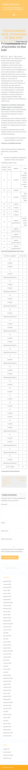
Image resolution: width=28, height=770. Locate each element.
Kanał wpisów (7, 752)
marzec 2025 (6, 590)
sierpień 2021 (7, 684)
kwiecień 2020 (7, 714)
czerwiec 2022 (7, 663)
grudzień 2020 (7, 696)
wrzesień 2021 (7, 681)
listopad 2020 (7, 699)
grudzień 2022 (7, 645)
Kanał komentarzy (8, 755)
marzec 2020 (6, 717)
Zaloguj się (6, 749)
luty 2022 (5, 672)
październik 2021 (8, 678)
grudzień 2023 (7, 617)
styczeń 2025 (6, 593)
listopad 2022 (7, 648)
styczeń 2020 (6, 723)
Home (2, 41)
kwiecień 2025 (7, 587)
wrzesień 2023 (7, 626)
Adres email (5, 531)
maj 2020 (5, 711)
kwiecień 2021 (7, 690)
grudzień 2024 (7, 596)
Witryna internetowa (6, 539)
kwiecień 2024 (7, 608)
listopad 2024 (7, 599)
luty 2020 (5, 720)
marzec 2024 (6, 611)
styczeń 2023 (6, 642)
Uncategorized (10, 41)
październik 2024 (8, 602)
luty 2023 (5, 639)
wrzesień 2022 (7, 654)
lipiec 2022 (6, 660)
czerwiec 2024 (7, 605)
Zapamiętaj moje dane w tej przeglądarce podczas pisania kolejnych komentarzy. (12, 550)
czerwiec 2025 (7, 584)
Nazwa (3, 522)
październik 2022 (8, 651)
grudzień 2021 (7, 675)
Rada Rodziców (11, 4)
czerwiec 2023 (7, 629)
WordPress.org (7, 758)
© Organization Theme (7, 767)
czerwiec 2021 (7, 687)
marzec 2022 (6, 669)
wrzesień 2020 (7, 705)
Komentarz (4, 504)
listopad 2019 (7, 729)
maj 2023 (5, 633)
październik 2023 (8, 623)
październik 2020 (8, 702)
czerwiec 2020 (7, 708)
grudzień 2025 (7, 581)
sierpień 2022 (7, 657)
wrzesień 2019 (7, 735)
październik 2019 (8, 732)
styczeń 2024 (6, 614)
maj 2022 (5, 666)
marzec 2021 (6, 693)
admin (11, 56)
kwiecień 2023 (7, 635)
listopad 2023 (7, 620)
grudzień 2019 (7, 726)
